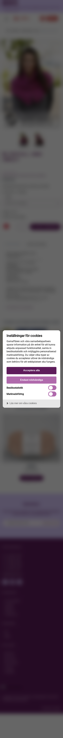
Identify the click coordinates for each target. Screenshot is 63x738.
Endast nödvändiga (31, 379)
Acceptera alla (31, 370)
